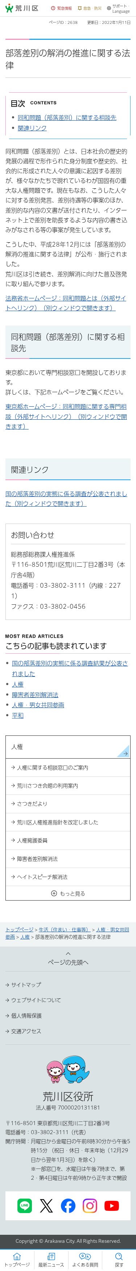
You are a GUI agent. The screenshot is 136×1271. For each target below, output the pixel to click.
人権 (18, 684)
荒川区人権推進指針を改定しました (57, 822)
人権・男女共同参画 (38, 705)
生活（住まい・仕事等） (65, 929)
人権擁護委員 (32, 840)
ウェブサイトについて (36, 1000)
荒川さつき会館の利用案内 (47, 785)
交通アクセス (26, 1031)
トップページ (19, 929)
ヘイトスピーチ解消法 (42, 877)
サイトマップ (26, 984)
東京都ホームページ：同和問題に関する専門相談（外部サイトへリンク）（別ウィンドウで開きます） (66, 416)
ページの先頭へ (68, 962)
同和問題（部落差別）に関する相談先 (67, 118)
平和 (18, 715)
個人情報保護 (26, 1015)
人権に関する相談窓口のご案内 (52, 767)
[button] (62, 8)
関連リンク (32, 128)
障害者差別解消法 (35, 695)
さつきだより (32, 803)
